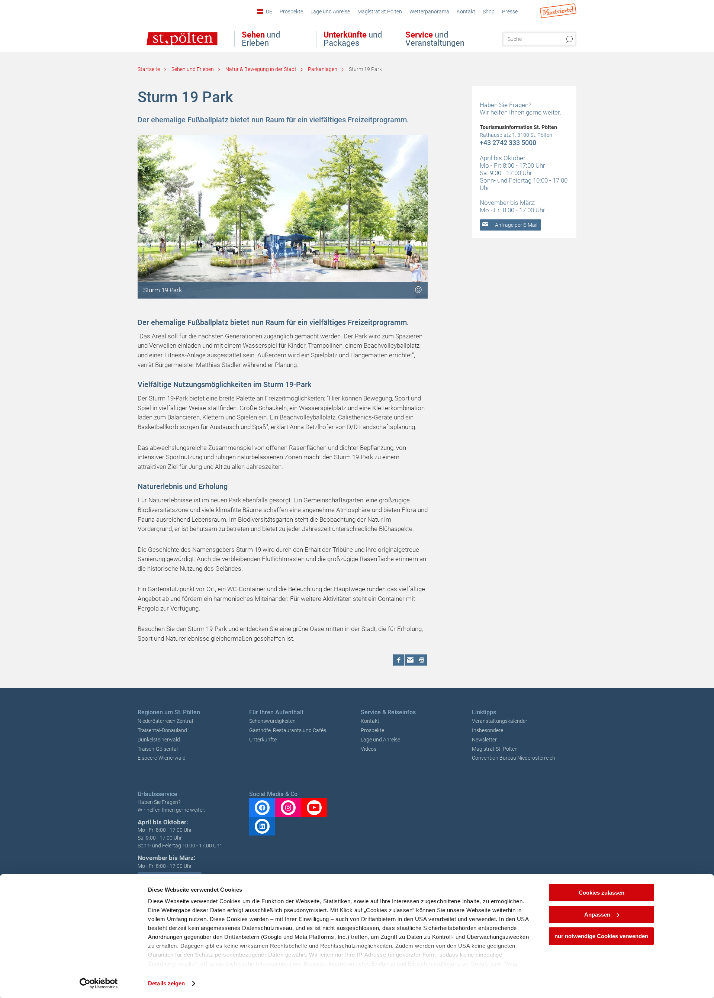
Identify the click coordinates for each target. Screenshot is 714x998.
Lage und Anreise (380, 740)
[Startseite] (174, 44)
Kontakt (370, 721)
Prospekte (372, 730)
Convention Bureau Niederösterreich (513, 758)
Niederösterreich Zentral (165, 721)
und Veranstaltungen (434, 39)
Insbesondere (487, 730)
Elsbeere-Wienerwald (162, 758)
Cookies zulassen (601, 892)
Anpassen (597, 914)
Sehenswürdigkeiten (272, 721)
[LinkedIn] (262, 826)
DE (269, 11)
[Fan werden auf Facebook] (262, 807)
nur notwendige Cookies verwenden (601, 936)
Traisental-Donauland (162, 730)
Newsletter (484, 740)
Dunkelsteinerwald (159, 740)
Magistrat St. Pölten (495, 749)
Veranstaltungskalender (499, 721)
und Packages (353, 39)
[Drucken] (421, 660)
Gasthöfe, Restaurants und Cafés (287, 730)
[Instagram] (288, 807)
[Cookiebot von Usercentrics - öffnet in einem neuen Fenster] (98, 983)
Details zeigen (166, 983)
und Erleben (261, 39)
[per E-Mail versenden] (410, 660)
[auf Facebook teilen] (398, 660)
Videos (368, 749)
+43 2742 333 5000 (508, 143)
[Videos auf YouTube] (314, 807)
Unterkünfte (263, 740)
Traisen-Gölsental (158, 749)
